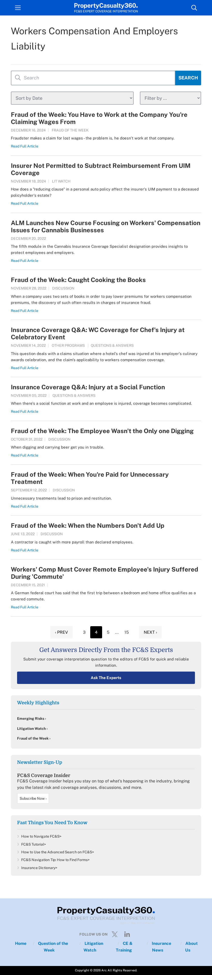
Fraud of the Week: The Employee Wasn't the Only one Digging (102, 430)
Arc (104, 970)
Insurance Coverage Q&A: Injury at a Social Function (88, 387)
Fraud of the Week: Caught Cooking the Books (78, 279)
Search (188, 77)
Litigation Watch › (32, 728)
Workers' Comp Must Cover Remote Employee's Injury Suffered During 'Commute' (104, 573)
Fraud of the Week (70, 130)
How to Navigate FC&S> (41, 836)
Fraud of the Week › (33, 738)
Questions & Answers (112, 345)
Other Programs (68, 345)
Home (20, 943)
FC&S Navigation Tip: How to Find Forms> (55, 860)
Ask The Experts (106, 677)
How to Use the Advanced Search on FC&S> (57, 852)
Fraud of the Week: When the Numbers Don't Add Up (87, 525)
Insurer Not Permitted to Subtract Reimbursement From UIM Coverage (101, 169)
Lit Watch (61, 181)
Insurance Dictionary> (39, 868)
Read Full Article (24, 146)
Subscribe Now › (33, 798)
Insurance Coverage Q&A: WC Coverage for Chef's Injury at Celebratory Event (98, 333)
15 (126, 632)
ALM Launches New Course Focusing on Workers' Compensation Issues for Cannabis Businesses (105, 226)
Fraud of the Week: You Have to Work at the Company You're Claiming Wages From (99, 118)
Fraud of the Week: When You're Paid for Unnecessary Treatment (90, 478)
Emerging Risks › (31, 718)
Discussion (63, 288)
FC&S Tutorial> (33, 844)
